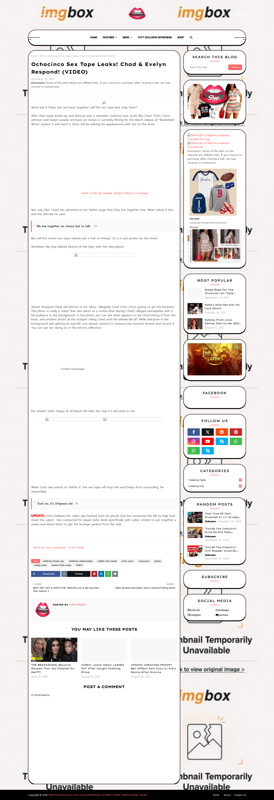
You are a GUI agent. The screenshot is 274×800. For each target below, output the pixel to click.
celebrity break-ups (53, 561)
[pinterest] (238, 15)
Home (32, 15)
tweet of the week (61, 565)
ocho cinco (127, 561)
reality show (40, 565)
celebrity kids (215, 486)
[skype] (244, 15)
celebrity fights (215, 480)
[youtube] (208, 441)
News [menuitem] (126, 37)
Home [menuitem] (93, 37)
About (43, 15)
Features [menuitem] (108, 37)
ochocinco (144, 561)
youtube (223, 615)
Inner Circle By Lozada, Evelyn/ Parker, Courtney (89, 193)
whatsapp (223, 610)
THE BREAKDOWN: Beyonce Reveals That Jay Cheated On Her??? (52, 668)
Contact (56, 15)
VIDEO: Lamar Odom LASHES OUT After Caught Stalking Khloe (102, 668)
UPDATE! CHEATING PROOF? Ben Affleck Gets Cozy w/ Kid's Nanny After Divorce (153, 668)
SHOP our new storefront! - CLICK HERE (58, 548)
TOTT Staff (77, 604)
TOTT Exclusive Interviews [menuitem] (155, 37)
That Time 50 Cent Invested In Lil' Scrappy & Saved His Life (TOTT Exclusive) (222, 515)
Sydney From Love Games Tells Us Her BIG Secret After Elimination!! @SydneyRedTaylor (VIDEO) (222, 321)
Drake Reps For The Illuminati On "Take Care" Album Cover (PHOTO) (219, 291)
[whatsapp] (236, 441)
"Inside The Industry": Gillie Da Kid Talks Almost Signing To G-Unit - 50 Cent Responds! (223, 530)
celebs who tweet (107, 561)
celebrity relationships (81, 561)
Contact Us (240, 795)
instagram (195, 615)
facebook (194, 610)
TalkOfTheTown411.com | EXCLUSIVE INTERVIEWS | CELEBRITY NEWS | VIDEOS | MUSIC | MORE (97, 795)
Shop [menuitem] (180, 37)
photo (158, 561)
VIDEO (42, 56)
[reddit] (222, 432)
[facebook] (217, 15)
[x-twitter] (224, 15)
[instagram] (231, 15)
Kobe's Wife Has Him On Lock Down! (222, 306)
